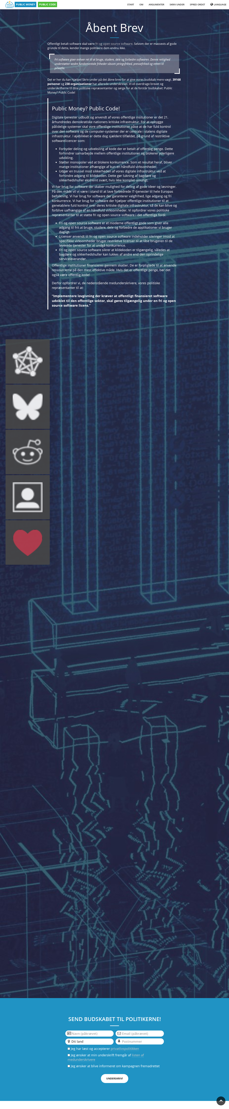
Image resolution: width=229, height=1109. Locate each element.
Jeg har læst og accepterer (104, 1048)
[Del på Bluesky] (28, 407)
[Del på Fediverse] (28, 361)
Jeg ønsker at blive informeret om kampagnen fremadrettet (115, 1066)
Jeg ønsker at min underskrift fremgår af (106, 1057)
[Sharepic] (28, 497)
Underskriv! (114, 1078)
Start (130, 4)
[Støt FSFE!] (28, 542)
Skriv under (177, 4)
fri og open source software (114, 44)
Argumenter (156, 4)
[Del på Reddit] (28, 452)
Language (219, 4)
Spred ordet (197, 4)
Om (141, 4)
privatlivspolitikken (125, 1048)
